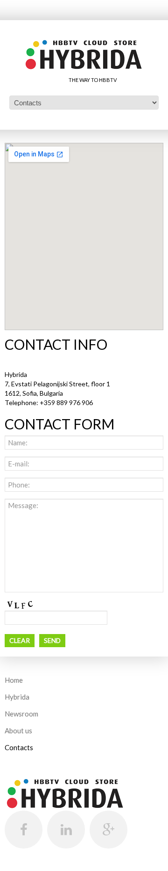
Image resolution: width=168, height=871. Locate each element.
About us (18, 730)
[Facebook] (23, 830)
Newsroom (21, 713)
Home (14, 680)
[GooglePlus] (108, 830)
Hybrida (17, 697)
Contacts (19, 747)
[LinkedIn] (66, 830)
